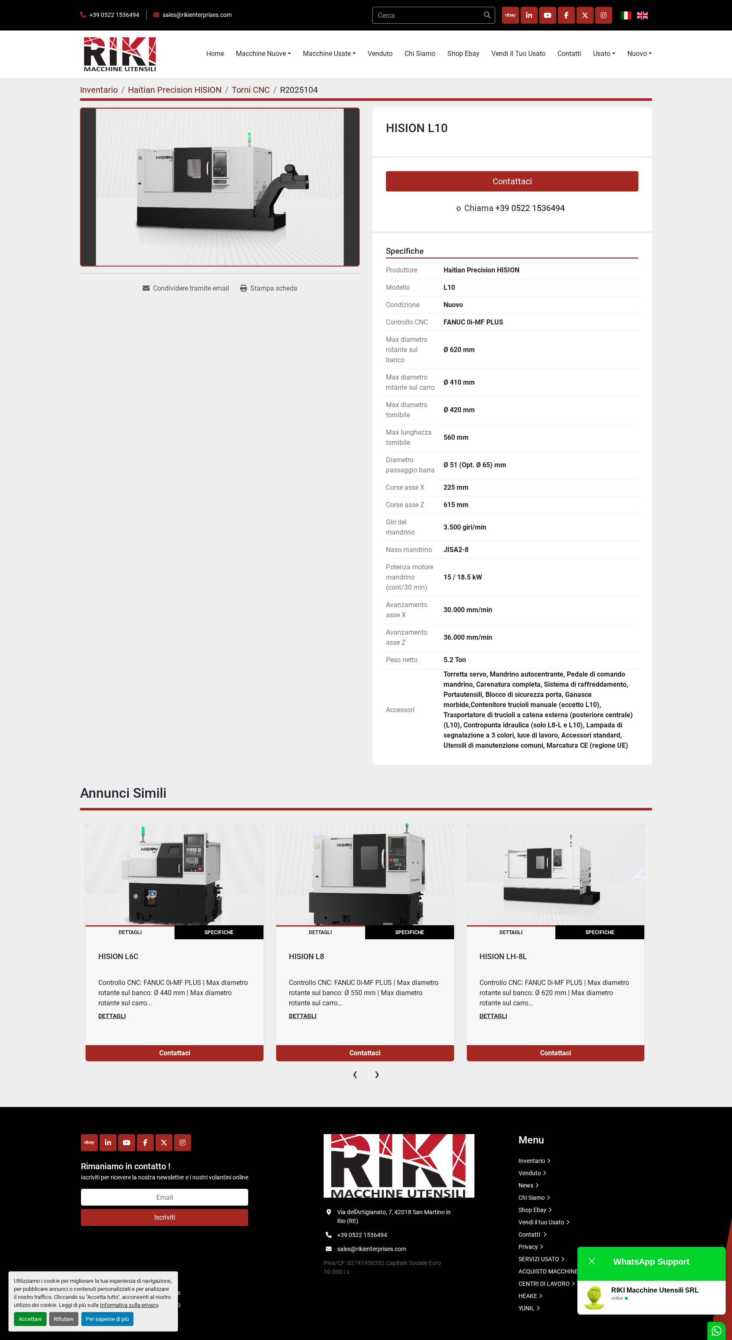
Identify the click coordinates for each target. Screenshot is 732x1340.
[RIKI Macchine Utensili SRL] (399, 1165)
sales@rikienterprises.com (197, 14)
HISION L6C (118, 956)
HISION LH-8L (503, 956)
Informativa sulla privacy (129, 1305)
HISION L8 (306, 956)
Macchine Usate (327, 54)
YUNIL (526, 1308)
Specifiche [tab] (219, 932)
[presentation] (355, 1074)
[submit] (486, 15)
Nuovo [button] (637, 54)
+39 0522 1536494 (114, 14)
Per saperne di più (107, 1319)
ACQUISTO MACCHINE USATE (557, 1271)
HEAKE (527, 1296)
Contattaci (512, 181)
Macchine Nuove (261, 54)
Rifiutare (64, 1319)
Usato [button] (601, 54)
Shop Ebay (463, 54)
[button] (263, 54)
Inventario (531, 1160)
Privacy (528, 1246)
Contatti (569, 54)
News (525, 1185)
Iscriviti (164, 1217)
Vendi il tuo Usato (518, 54)
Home (215, 54)
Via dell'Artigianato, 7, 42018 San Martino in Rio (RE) (394, 1216)
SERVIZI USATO (538, 1259)
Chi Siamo (420, 54)
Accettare (30, 1319)
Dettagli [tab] (130, 932)
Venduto (380, 54)
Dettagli (112, 1016)
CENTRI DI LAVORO (544, 1283)
